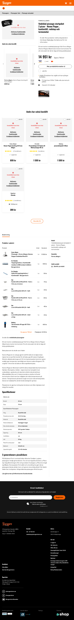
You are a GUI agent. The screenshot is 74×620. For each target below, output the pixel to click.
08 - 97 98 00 (30, 532)
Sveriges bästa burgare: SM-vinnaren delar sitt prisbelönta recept (59, 562)
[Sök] (4, 8)
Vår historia (54, 545)
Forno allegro (55, 256)
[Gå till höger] (34, 63)
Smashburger (55, 553)
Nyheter (53, 558)
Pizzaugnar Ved (15, 13)
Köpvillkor (5, 567)
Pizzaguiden (54, 555)
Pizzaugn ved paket (27, 13)
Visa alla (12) (37, 221)
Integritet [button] (53, 567)
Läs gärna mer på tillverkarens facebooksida (17, 474)
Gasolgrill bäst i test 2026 (58, 550)
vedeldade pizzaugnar (16, 338)
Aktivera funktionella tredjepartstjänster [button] (16, 70)
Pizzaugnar (5, 13)
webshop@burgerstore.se (34, 534)
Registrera (59, 497)
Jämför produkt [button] (58, 266)
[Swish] (9, 614)
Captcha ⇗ (44, 506)
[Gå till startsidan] (7, 3)
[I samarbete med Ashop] (63, 614)
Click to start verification (39, 504)
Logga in (53, 542)
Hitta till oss (54, 548)
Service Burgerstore (8, 570)
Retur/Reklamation (56, 570)
